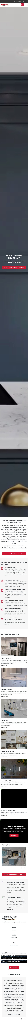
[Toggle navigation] (26, 4)
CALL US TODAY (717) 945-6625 (20, 1)
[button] (25, 867)
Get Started (14, 835)
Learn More (10, 894)
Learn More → (4, 665)
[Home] (5, 4)
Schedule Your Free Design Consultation (22, 4)
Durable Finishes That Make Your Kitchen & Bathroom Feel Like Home (14, 954)
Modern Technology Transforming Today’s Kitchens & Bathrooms (14, 958)
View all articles (14, 967)
